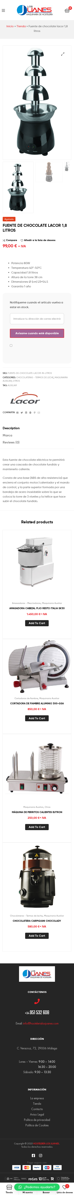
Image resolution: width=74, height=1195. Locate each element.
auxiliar (12, 385)
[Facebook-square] (33, 1155)
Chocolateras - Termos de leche (35, 377)
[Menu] (3, 10)
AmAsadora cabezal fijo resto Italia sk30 (37, 608)
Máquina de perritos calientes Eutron (37, 812)
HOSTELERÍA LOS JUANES (46, 1143)
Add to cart (37, 623)
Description (11, 428)
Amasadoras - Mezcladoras (26, 603)
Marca (7, 435)
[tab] (37, 428)
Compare (11, 240)
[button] (37, 1187)
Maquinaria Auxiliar (52, 603)
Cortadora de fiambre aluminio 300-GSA (37, 703)
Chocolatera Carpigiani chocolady (37, 920)
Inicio (10, 26)
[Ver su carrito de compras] (67, 10)
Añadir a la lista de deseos (40, 240)
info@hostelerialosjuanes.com (41, 1023)
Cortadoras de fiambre (26, 698)
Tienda (21, 26)
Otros (16, 380)
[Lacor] (25, 398)
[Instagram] (40, 1155)
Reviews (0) (11, 442)
